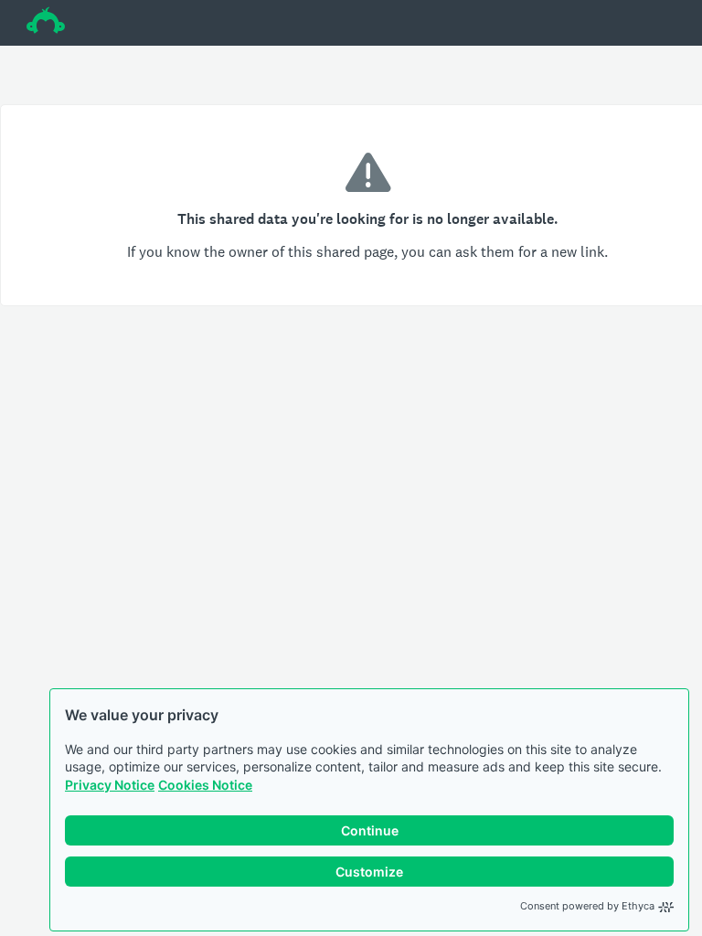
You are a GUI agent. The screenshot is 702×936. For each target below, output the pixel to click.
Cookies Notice (205, 784)
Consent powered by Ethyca (587, 905)
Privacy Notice (109, 784)
